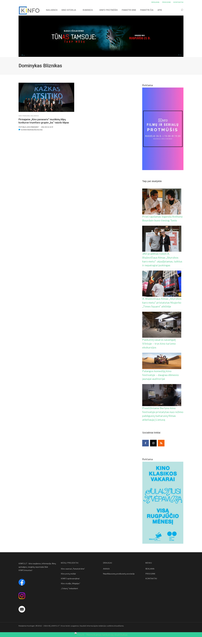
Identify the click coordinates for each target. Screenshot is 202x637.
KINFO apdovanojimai (70, 578)
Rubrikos (88, 10)
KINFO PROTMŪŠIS (108, 10)
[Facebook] (145, 443)
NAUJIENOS (51, 10)
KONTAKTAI (178, 2)
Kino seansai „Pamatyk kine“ (73, 569)
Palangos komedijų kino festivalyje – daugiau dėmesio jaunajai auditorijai (160, 374)
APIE (159, 10)
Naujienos (35, 116)
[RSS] (161, 443)
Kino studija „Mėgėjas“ (70, 583)
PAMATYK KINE (129, 10)
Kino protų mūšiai (68, 573)
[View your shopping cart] (177, 9)
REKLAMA (155, 2)
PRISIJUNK (166, 2)
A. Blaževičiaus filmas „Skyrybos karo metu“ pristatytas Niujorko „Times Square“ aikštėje (161, 302)
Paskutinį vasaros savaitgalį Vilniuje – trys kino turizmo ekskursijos (159, 343)
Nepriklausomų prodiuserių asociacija (119, 573)
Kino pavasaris (24, 116)
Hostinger (31, 626)
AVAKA (106, 569)
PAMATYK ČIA (146, 10)
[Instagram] (153, 443)
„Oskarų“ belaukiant (69, 588)
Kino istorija (69, 10)
